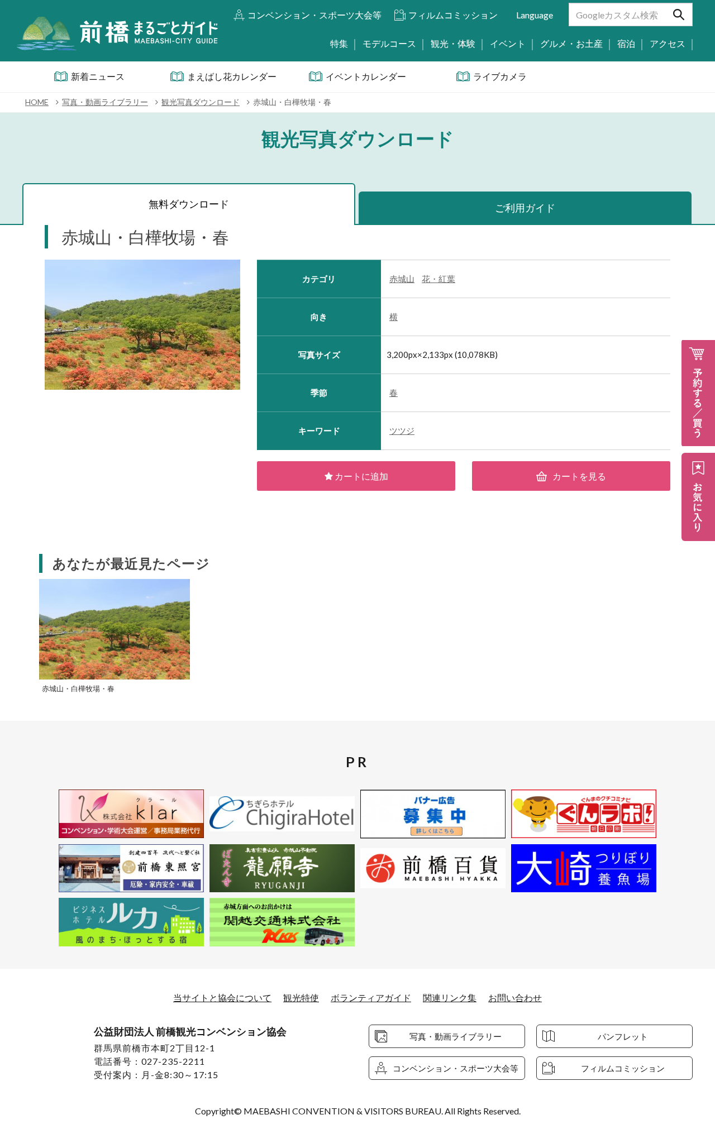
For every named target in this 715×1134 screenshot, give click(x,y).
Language (534, 14)
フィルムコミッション (453, 14)
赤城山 (401, 279)
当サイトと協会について (222, 997)
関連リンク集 (449, 997)
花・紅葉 (438, 279)
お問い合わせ (515, 997)
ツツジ (401, 430)
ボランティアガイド (371, 997)
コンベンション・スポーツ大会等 (314, 14)
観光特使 (301, 997)
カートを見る (579, 476)
